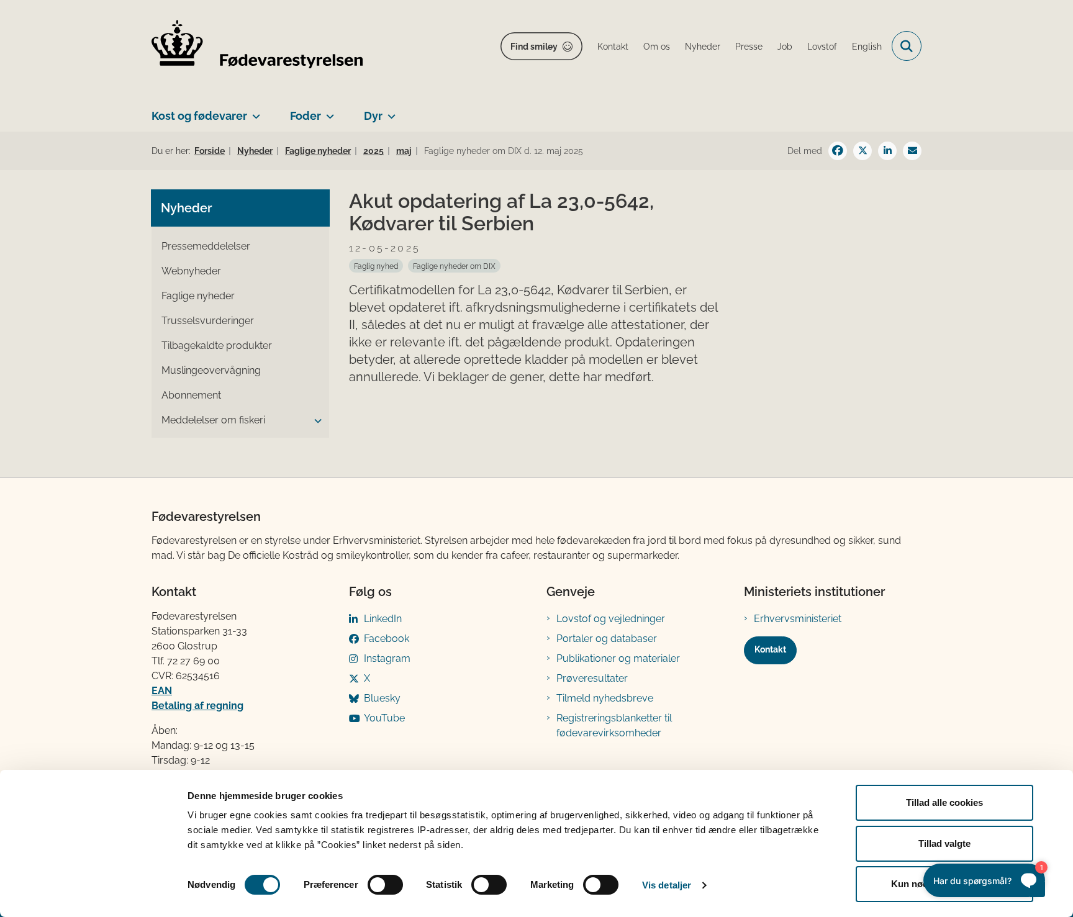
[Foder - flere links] (327, 111)
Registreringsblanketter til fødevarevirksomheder (614, 725)
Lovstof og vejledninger (610, 619)
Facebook (386, 638)
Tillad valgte (944, 843)
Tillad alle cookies (944, 802)
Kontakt (770, 649)
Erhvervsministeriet (797, 619)
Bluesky (382, 698)
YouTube (384, 718)
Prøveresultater (592, 678)
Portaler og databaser (606, 638)
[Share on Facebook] (837, 151)
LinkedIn (383, 619)
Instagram (387, 658)
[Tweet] (862, 151)
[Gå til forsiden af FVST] (257, 46)
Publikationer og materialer (618, 658)
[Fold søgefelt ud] (906, 46)
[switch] (385, 885)
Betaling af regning (197, 705)
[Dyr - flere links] (389, 111)
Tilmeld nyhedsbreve (604, 698)
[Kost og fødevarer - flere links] (253, 111)
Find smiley (534, 47)
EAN (162, 691)
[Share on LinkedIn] (887, 151)
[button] (315, 420)
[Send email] (912, 151)
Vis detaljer (666, 885)
